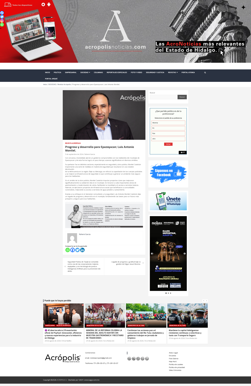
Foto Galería (173, 358)
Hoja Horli (172, 361)
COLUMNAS (98, 72)
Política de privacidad (177, 367)
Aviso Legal (173, 353)
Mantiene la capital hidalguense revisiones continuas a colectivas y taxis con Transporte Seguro (185, 333)
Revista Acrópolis (73, 143)
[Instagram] (2, 21)
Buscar (152, 93)
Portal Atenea (188, 72)
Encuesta (172, 356)
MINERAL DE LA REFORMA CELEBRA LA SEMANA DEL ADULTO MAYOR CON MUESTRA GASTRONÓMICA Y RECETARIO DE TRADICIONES (105, 334)
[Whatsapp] (67, 250)
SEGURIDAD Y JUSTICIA (155, 72)
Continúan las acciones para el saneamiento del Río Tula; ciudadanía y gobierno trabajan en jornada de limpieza (145, 334)
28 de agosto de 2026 (53, 341)
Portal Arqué (51, 79)
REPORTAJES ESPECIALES (117, 72)
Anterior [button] (152, 253)
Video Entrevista (175, 370)
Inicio (47, 72)
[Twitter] (77, 250)
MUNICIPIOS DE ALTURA (95, 326)
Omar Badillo (66, 341)
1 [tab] (166, 293)
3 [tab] (170, 293)
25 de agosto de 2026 (94, 341)
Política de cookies (176, 364)
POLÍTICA (57, 72)
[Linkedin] (82, 250)
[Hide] (1, 28)
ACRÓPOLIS (61, 380)
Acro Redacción (108, 341)
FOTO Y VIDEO (136, 72)
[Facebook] (72, 250)
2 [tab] (168, 293)
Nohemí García (90, 154)
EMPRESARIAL (70, 72)
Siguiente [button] (184, 253)
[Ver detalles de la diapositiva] (168, 253)
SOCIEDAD (84, 72)
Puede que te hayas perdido (58, 300)
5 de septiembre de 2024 (74, 154)
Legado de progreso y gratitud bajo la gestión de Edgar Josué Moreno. (126, 263)
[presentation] (203, 300)
